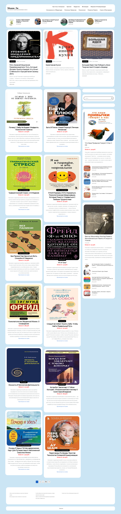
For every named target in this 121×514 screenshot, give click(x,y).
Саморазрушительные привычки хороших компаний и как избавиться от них (102, 167)
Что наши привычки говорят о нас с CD (98, 144)
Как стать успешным (58, 6)
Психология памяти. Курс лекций (100, 271)
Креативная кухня (53, 65)
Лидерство (77, 6)
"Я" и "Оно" (62, 262)
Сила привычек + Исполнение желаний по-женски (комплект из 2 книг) (102, 174)
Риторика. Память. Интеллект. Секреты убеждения (101, 292)
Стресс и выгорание (106, 10)
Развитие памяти (93, 10)
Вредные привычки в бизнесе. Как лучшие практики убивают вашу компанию (102, 180)
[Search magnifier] (112, 98)
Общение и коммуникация (98, 6)
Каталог (61, 508)
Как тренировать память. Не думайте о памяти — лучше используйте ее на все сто (102, 264)
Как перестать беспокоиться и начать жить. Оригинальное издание (77, 21)
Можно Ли (12, 8)
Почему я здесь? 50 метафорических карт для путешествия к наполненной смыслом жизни (24, 450)
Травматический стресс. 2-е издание (24, 193)
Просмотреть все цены (23, 146)
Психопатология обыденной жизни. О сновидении (23, 322)
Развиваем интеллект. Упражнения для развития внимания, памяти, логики (101, 285)
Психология (82, 10)
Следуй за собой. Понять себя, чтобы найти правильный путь (62, 325)
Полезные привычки (70, 10)
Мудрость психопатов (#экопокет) (101, 20)
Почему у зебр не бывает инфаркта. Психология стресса (23, 21)
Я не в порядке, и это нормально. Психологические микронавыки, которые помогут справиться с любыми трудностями (62, 196)
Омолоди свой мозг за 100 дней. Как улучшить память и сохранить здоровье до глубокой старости (102, 278)
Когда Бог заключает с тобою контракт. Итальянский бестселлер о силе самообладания (62, 389)
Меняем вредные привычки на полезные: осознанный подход (102, 187)
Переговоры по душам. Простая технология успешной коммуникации (62, 454)
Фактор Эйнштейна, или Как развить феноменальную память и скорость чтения (98, 238)
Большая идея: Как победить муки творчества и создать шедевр (96, 66)
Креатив (69, 6)
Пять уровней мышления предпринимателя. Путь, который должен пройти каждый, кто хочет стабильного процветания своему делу (24, 69)
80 (46, 482)
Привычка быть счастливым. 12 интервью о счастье (102, 194)
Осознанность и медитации (54, 10)
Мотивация (85, 6)
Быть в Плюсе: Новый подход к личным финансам (50, 20)
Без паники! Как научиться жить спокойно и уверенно (24, 257)
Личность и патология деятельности (23, 385)
